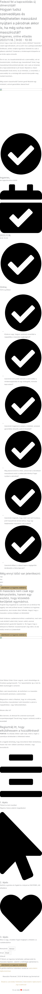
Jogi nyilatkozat (21, 984)
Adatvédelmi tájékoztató (31, 982)
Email (2, 953)
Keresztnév (4, 949)
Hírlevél (2, 956)
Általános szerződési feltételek (11, 982)
